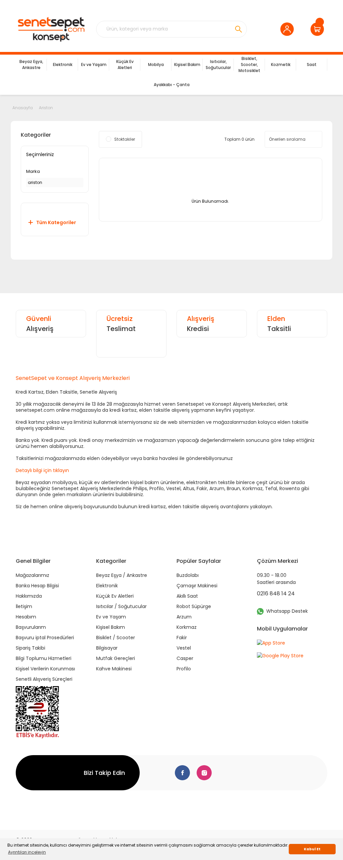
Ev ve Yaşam (111, 616)
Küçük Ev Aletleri (115, 596)
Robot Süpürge (194, 606)
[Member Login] (288, 29)
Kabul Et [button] (312, 849)
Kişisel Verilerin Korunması (45, 668)
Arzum (184, 616)
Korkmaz (187, 627)
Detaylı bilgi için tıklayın (42, 470)
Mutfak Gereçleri (115, 658)
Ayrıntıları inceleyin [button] (27, 852)
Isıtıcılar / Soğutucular (121, 606)
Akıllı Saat (187, 596)
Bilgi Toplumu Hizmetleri (43, 658)
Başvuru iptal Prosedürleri (45, 637)
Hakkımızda (29, 596)
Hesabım (26, 616)
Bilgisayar (107, 648)
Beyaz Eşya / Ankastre (121, 575)
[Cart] (319, 29)
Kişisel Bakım (110, 627)
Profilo (184, 668)
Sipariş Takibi (30, 648)
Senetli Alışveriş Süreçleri (44, 679)
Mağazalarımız (32, 575)
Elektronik (107, 585)
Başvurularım (31, 627)
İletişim (24, 606)
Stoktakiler (124, 139)
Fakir (182, 637)
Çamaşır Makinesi (197, 585)
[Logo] (51, 29)
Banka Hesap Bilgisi (37, 585)
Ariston (46, 108)
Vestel (184, 648)
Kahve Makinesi (114, 668)
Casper (185, 658)
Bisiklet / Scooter (115, 637)
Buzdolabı (188, 575)
